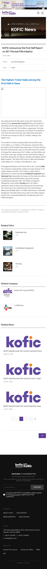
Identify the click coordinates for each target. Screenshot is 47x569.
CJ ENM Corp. (19, 305)
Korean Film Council (19, 123)
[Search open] (38, 13)
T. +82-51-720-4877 (9, 535)
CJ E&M (42, 166)
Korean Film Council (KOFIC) (24, 290)
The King (22, 183)
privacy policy (15, 494)
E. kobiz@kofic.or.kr (10, 538)
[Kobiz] (12, 13)
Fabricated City (6, 176)
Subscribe (37, 487)
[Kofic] (5, 13)
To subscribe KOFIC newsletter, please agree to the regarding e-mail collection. (24, 494)
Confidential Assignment (33, 174)
